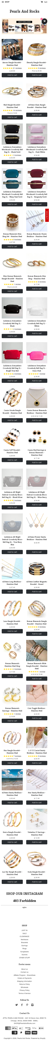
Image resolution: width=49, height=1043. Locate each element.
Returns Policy (24, 984)
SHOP (6, 2)
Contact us (24, 972)
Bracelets (24, 942)
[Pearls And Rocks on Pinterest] (27, 1005)
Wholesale (24, 987)
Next (42, 26)
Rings (24, 948)
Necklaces (24, 939)
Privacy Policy (25, 990)
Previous (6, 26)
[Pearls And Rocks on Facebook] (22, 1005)
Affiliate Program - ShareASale (24, 975)
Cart (45, 2)
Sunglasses (24, 951)
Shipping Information (24, 981)
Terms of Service (25, 993)
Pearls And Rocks (24, 11)
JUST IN (24, 930)
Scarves (24, 954)
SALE (25, 933)
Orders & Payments (25, 978)
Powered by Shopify (38, 1038)
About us (24, 969)
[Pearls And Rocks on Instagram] (32, 1005)
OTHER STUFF (24, 957)
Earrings (25, 945)
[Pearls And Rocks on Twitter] (16, 1005)
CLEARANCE (24, 936)
